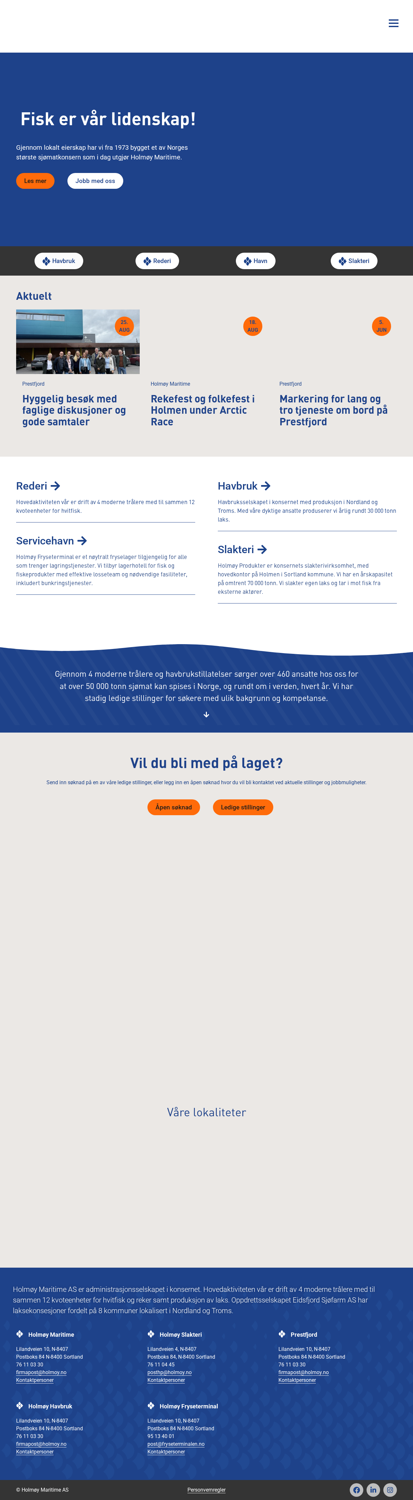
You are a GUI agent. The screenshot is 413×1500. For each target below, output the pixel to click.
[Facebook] (356, 1490)
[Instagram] (390, 1490)
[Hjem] (37, 23)
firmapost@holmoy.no (41, 1372)
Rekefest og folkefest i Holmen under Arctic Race (203, 411)
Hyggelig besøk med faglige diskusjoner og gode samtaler (74, 411)
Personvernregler (206, 1490)
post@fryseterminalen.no (176, 1444)
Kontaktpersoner (35, 1380)
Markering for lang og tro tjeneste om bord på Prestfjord (333, 411)
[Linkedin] (373, 1490)
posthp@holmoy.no (169, 1372)
